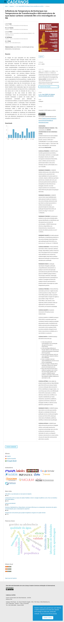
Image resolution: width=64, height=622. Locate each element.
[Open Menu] (5, 1)
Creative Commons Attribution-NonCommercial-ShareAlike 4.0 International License (48, 120)
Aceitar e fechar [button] (48, 617)
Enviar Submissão (11, 447)
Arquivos (12, 6)
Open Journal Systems (11, 578)
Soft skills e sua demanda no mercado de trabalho (18, 494)
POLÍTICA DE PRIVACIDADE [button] (48, 613)
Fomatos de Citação (45, 86)
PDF (42, 56)
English (9, 456)
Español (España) (11, 458)
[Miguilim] (26, 481)
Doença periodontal (10, 503)
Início (6, 6)
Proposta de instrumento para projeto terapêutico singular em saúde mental (25, 512)
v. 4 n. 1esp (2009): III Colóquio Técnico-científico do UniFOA (29, 6)
